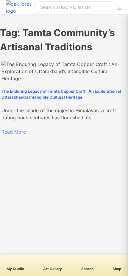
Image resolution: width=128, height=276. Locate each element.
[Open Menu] (119, 7)
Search (87, 269)
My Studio (15, 269)
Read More (13, 132)
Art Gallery (52, 269)
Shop (117, 269)
